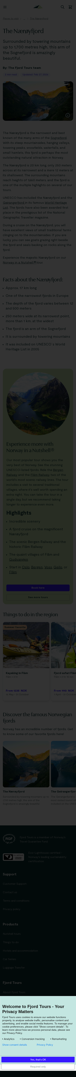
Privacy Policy (45, 1044)
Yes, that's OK (38, 1059)
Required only (38, 1066)
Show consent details (14, 1044)
